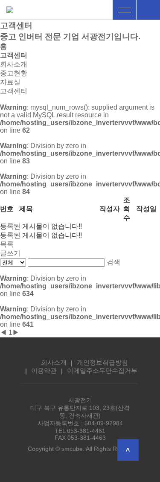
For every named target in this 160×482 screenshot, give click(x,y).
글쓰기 (10, 253)
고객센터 (13, 91)
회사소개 (13, 64)
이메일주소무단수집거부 (102, 370)
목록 (7, 244)
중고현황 (13, 73)
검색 (113, 262)
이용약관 (44, 370)
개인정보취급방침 (102, 362)
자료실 (10, 82)
